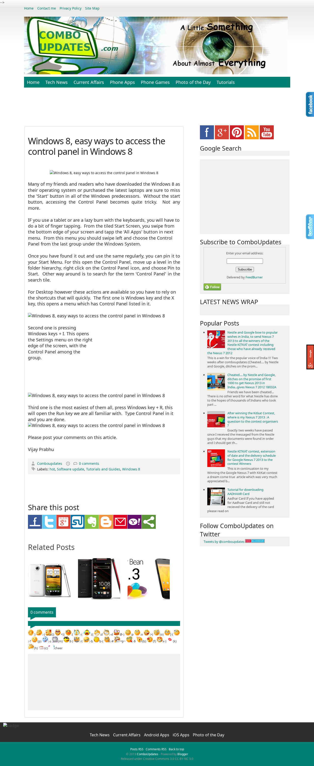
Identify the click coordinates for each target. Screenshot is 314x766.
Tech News (56, 82)
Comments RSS (156, 749)
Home (29, 8)
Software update (70, 469)
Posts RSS (137, 749)
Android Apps (157, 735)
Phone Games (155, 82)
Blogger (182, 754)
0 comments (89, 463)
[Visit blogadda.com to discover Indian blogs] (255, 541)
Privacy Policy (70, 8)
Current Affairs (89, 82)
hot (52, 469)
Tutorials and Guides (103, 469)
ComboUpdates (147, 754)
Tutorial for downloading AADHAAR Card (245, 491)
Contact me (46, 8)
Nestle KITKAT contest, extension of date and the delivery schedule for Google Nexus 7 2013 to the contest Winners (251, 457)
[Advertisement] (157, 109)
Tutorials (226, 82)
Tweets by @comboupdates (224, 541)
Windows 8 (131, 469)
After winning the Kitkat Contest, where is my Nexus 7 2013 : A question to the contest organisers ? (252, 419)
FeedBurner (254, 277)
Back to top (176, 749)
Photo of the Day (193, 82)
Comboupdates (50, 463)
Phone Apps (122, 82)
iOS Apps (181, 735)
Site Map (92, 8)
